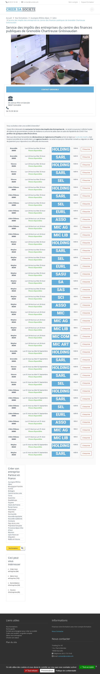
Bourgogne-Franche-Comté (15, 487)
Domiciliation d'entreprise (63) (14, 584)
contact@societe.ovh (65, 656)
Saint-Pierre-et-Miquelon (13, 536)
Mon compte (73, 2)
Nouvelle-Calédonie (15, 519)
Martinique (12, 509)
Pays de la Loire (13, 523)
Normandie (12, 514)
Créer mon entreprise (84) (13, 570)
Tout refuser (32, 671)
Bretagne (11, 491)
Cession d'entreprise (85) (14, 591)
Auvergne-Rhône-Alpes (14, 483)
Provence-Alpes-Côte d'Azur (15, 529)
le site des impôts (81, 137)
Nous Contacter (57, 631)
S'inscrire (86, 149)
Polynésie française (15, 526)
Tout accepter (88, 667)
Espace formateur (87, 2)
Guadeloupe (12, 500)
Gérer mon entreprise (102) (13, 577)
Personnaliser (47, 671)
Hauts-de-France (14, 505)
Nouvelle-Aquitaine (15, 516)
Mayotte (11, 512)
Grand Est (11, 498)
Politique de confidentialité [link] (66, 671)
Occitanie (11, 521)
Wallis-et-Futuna (14, 539)
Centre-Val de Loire (15, 493)
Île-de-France (12, 507)
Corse (10, 495)
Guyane (11, 502)
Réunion (11, 532)
